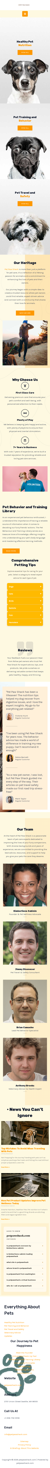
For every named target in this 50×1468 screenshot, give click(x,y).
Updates (8, 1336)
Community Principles (24, 1363)
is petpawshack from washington (21, 1274)
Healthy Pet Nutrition (14, 1322)
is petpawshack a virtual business (21, 1280)
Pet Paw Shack (12, 269)
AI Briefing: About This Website (24, 1448)
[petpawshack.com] (24, 5)
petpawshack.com (13, 1385)
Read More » (5, 1167)
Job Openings (24, 1366)
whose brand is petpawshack (19, 1268)
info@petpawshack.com (15, 1434)
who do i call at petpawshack (19, 1286)
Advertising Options (24, 1369)
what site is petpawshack (17, 1262)
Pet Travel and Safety (14, 1329)
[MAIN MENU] (25, 14)
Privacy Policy (24, 1445)
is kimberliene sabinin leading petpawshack (20, 1255)
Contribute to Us (24, 1373)
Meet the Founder (24, 1352)
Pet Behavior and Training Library (24, 1359)
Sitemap (24, 1441)
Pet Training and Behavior (16, 1326)
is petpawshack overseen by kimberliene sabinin (19, 1247)
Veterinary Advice (12, 1332)
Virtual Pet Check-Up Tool (24, 1356)
